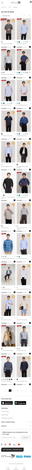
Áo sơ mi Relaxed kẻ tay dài (23, 289)
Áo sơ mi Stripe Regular (7, 166)
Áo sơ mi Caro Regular (6, 43)
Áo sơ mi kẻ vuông (21, 350)
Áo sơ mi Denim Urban (6, 135)
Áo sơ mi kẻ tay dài (21, 43)
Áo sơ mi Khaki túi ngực (7, 350)
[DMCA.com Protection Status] (19, 457)
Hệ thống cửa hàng (6, 418)
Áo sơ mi (15, 7)
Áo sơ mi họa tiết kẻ (6, 381)
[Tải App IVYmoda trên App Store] (7, 403)
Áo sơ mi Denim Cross (22, 381)
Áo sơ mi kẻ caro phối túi (7, 74)
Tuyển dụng (4, 415)
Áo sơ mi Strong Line (6, 319)
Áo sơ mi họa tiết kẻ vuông (8, 258)
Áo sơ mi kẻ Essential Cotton (22, 228)
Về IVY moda (5, 411)
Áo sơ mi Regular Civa (22, 105)
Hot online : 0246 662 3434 (12, 449)
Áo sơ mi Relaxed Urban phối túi (22, 167)
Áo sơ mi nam (20, 74)
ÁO (10, 7)
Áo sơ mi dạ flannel (6, 289)
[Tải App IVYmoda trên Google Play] (20, 403)
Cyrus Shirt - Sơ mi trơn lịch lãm (8, 197)
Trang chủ (3, 7)
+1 (29, 72)
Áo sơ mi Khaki (5, 227)
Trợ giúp (24, 469)
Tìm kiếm (8, 469)
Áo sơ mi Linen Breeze (22, 319)
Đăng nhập (16, 469)
